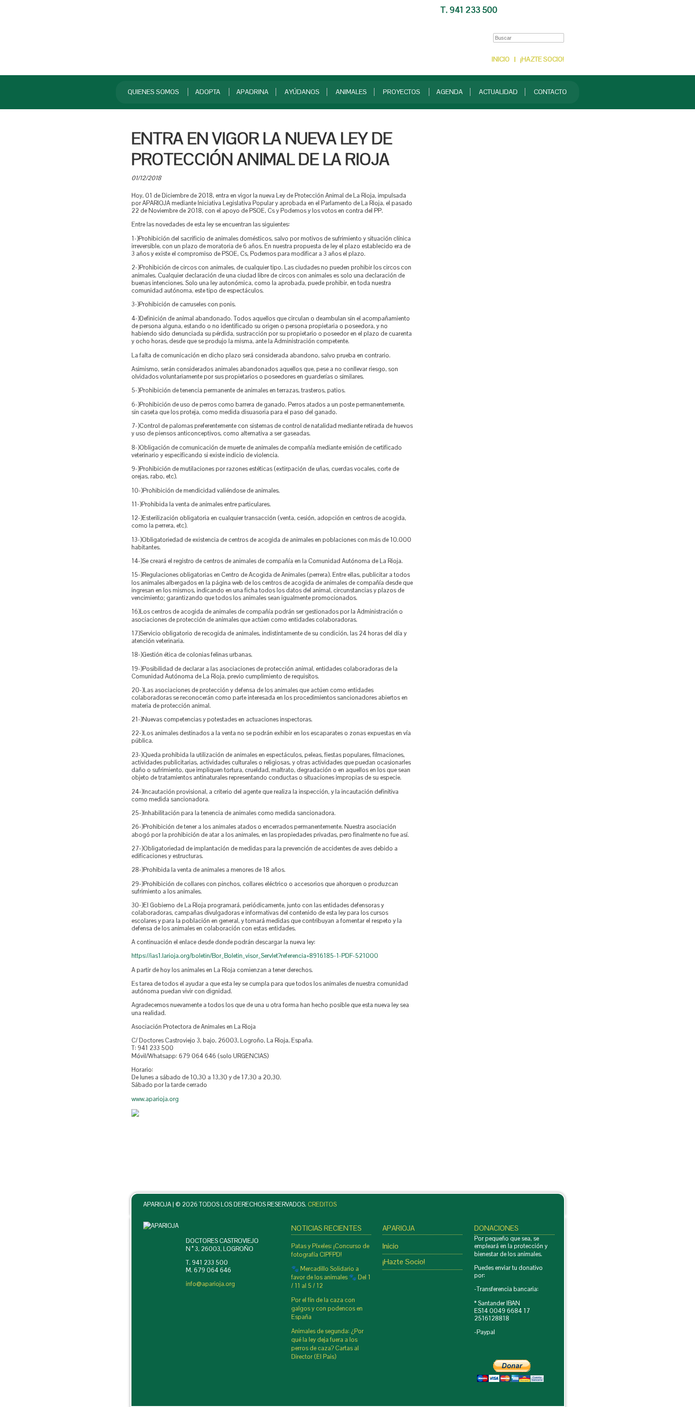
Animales (351, 91)
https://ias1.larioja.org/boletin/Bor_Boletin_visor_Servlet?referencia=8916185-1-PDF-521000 (254, 956)
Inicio (501, 59)
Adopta (207, 91)
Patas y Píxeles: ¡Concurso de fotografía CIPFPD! (330, 1250)
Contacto (533, 8)
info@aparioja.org (210, 1284)
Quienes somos (153, 91)
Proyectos (401, 91)
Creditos (322, 1204)
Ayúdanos (302, 91)
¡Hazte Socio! (542, 59)
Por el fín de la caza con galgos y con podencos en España (327, 1308)
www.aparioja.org (155, 1099)
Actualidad (498, 91)
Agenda (449, 91)
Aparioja (234, 37)
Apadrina (252, 91)
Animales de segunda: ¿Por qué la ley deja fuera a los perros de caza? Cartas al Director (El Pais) (327, 1344)
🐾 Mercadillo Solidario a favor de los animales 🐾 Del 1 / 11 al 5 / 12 (331, 1277)
